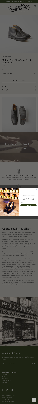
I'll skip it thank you (28, 208)
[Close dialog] (37, 189)
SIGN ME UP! (28, 205)
